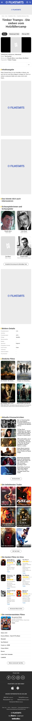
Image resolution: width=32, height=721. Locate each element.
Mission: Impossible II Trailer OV (24, 504)
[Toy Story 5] (18, 562)
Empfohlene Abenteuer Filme (23, 16)
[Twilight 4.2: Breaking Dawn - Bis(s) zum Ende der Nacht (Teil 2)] (24, 370)
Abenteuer (18, 54)
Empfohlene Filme (12, 16)
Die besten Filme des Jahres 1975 (18, 405)
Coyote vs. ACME (5, 645)
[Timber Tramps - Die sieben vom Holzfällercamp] (16, 44)
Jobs (9, 707)
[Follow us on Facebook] (9, 678)
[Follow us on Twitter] (14, 678)
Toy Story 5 (26, 559)
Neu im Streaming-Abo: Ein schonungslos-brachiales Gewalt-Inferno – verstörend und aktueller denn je (24, 422)
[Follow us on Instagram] (18, 678)
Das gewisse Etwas (17, 617)
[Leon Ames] (24, 220)
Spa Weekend (4, 642)
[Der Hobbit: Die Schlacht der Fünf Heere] (8, 370)
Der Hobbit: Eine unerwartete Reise (11, 403)
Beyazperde (6, 699)
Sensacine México (14, 702)
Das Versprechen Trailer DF (8, 525)
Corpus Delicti (4, 648)
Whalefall (3, 639)
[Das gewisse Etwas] (6, 623)
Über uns (4, 707)
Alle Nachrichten (16, 478)
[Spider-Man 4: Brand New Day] (3, 562)
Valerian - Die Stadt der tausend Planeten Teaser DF (24, 545)
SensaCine (22, 697)
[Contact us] (23, 678)
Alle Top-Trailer (16, 551)
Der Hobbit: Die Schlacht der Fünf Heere (12, 380)
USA (17, 331)
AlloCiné (6, 697)
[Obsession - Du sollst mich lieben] (3, 578)
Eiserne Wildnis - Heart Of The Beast (10, 636)
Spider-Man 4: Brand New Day (11, 560)
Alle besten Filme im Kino (16, 608)
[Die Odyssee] (18, 578)
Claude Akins (11, 58)
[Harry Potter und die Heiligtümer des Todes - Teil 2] (24, 393)
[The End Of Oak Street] (3, 593)
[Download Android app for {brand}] (18, 688)
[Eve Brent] (8, 245)
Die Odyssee (26, 575)
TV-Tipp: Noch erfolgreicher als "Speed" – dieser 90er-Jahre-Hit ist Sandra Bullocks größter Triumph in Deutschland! (24, 432)
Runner (3, 651)
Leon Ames (19, 58)
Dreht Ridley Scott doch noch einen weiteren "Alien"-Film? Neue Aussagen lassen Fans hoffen (23, 469)
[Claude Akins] (8, 220)
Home (3, 16)
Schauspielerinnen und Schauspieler (12, 208)
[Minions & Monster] (18, 593)
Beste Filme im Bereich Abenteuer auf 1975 (19, 406)
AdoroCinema (21, 699)
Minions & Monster (25, 591)
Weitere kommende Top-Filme (16, 663)
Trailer (8, 571)
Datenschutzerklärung (12, 709)
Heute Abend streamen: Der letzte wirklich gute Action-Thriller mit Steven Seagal (24, 450)
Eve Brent (25, 58)
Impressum (14, 707)
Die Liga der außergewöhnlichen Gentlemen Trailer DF (24, 525)
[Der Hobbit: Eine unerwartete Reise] (8, 393)
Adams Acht (4, 632)
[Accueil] (15, 2)
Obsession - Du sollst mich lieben (11, 576)
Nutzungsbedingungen (23, 707)
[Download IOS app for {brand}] (13, 688)
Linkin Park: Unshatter (7, 654)
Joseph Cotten (24, 256)
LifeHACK (3, 657)
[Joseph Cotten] (24, 245)
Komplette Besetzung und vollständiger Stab (16, 264)
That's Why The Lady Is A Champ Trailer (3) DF (8, 504)
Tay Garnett (8, 56)
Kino (6, 16)
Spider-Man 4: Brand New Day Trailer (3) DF (8, 545)
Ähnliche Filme (8, 359)
